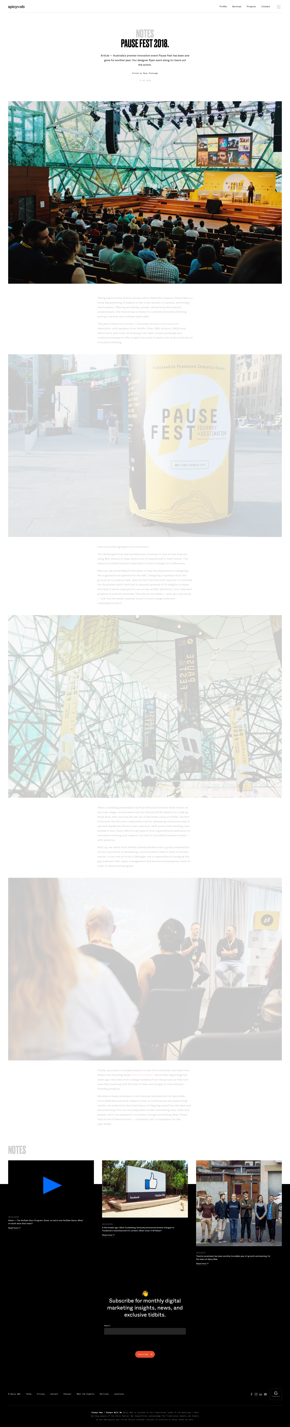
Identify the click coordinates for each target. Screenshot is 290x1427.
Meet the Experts (85, 1394)
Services (236, 6)
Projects (251, 6)
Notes (145, 33)
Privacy (41, 1394)
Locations (119, 1394)
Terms (28, 1394)
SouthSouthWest (142, 1071)
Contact (265, 6)
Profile (223, 6)
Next (143, 1339)
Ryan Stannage (150, 73)
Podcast (67, 1394)
